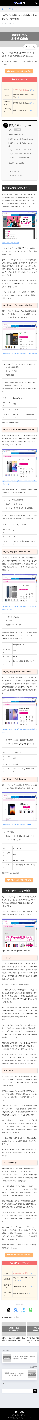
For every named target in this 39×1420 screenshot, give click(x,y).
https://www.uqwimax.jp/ (10, 243)
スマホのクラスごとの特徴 (15, 163)
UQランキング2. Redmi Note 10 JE (20, 144)
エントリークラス (16, 175)
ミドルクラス (14, 171)
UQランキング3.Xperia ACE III (20, 150)
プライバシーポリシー (19, 1415)
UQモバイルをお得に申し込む (20, 71)
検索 (35, 1391)
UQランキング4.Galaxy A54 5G (21, 154)
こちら (31, 90)
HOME (20, 1412)
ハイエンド (14, 167)
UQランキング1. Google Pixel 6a (21, 139)
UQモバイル (15, 1317)
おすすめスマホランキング (15, 134)
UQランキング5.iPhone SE (19, 157)
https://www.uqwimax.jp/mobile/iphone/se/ (16, 824)
